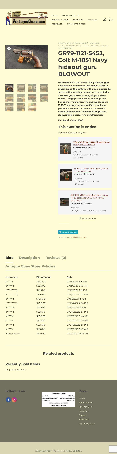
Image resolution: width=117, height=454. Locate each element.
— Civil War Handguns (76, 237)
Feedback (57, 24)
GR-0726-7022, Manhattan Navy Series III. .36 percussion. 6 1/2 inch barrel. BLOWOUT (89, 198)
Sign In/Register (76, 24)
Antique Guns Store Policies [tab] (30, 266)
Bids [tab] (9, 258)
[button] (9, 48)
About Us (78, 20)
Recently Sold (60, 20)
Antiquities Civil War (75, 43)
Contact (92, 20)
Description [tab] (29, 258)
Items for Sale (70, 16)
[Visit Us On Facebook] (8, 402)
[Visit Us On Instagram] (14, 402)
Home (55, 16)
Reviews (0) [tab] (55, 258)
